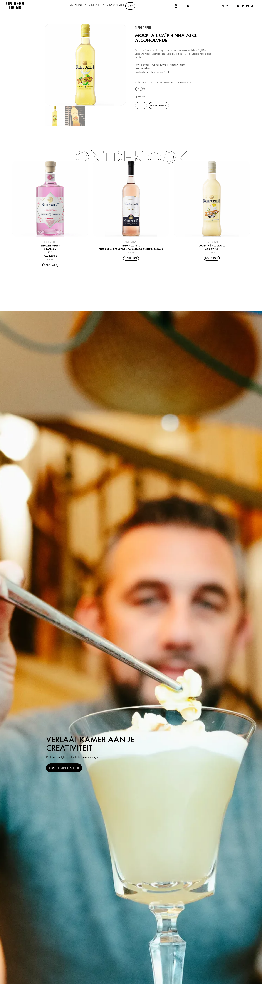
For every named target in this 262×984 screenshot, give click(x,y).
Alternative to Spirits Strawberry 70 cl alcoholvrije (50, 250)
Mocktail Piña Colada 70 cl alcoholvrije (212, 247)
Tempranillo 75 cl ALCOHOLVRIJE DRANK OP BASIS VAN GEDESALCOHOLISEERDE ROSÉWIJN (131, 247)
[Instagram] (247, 6)
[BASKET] (176, 6)
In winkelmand (159, 105)
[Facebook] (238, 6)
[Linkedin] (243, 6)
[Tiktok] (252, 6)
